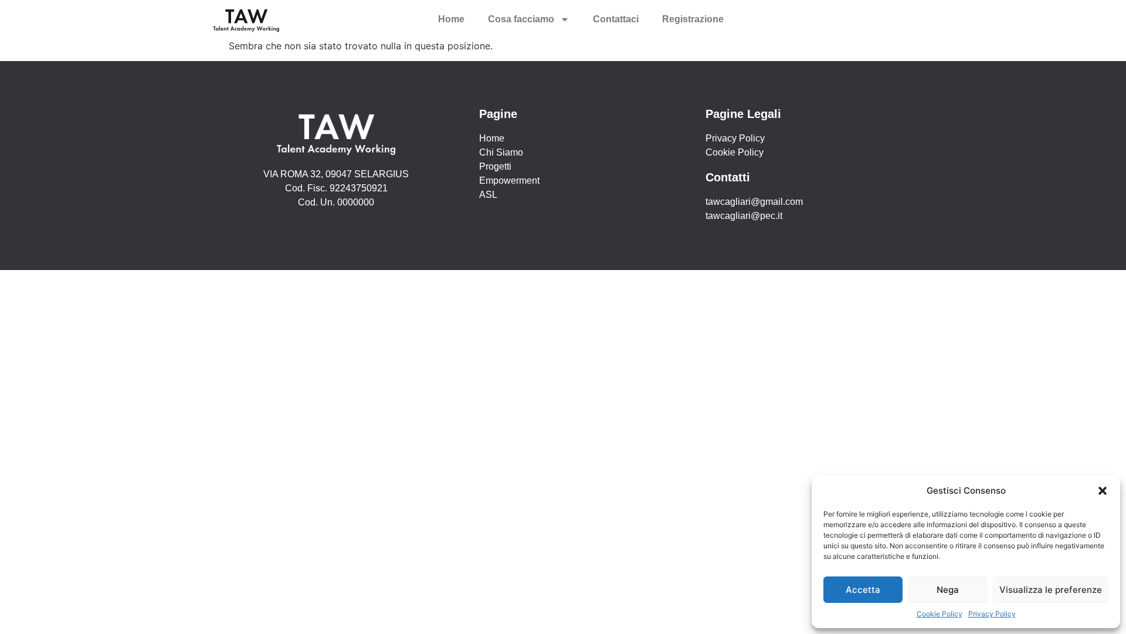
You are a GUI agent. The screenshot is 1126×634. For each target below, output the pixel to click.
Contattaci (616, 19)
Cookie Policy (939, 613)
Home (451, 19)
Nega (948, 589)
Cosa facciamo (521, 19)
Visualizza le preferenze (1050, 589)
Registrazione (693, 19)
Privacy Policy (992, 613)
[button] (1102, 491)
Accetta (863, 589)
